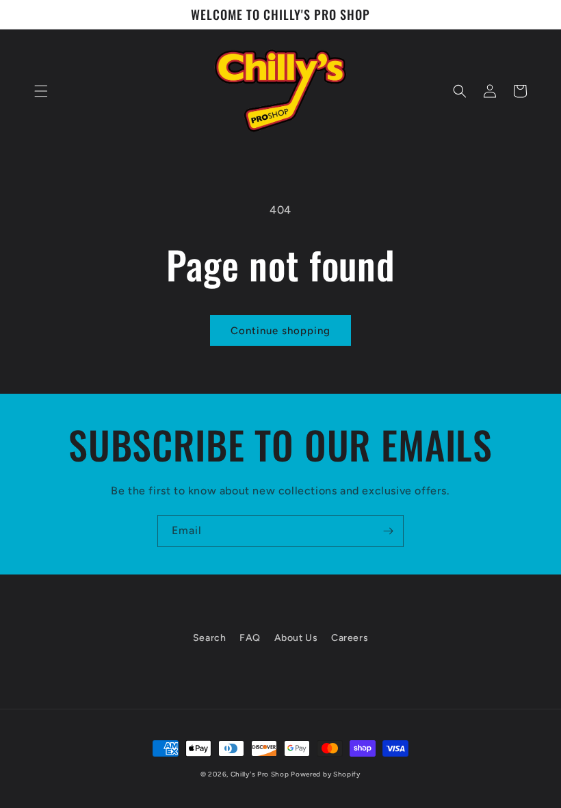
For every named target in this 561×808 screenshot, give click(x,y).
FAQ (250, 638)
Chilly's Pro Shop (261, 774)
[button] (41, 91)
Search (209, 638)
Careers (349, 638)
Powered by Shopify (326, 774)
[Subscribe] (388, 531)
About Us (296, 638)
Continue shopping (280, 331)
